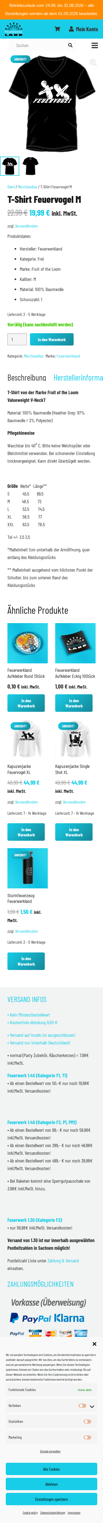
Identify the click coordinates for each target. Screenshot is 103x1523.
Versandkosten (26, 225)
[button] (94, 1344)
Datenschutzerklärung (52, 1512)
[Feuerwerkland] (14, 29)
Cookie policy (30, 1512)
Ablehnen (51, 1484)
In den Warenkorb (52, 339)
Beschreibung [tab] (26, 377)
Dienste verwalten (50, 1451)
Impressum (74, 1512)
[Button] (57, 29)
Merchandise (27, 186)
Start (11, 186)
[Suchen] (70, 45)
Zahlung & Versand (63, 1260)
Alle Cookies (51, 1469)
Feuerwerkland (68, 355)
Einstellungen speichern (51, 1499)
